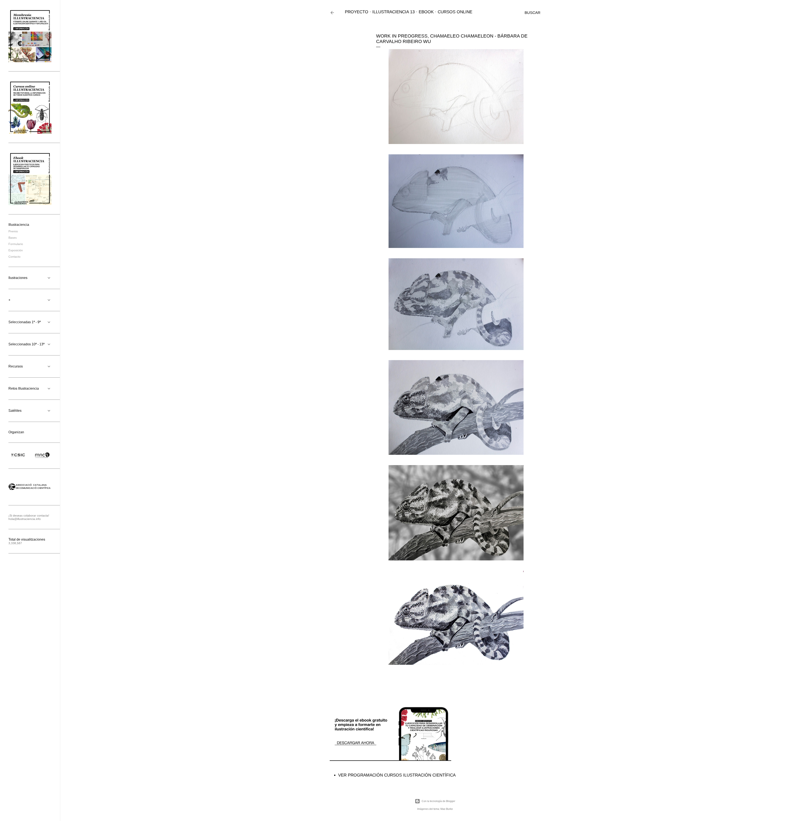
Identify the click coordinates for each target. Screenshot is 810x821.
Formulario (15, 244)
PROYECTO (356, 11)
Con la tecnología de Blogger (438, 801)
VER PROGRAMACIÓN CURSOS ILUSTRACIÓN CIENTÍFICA (397, 775)
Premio (13, 231)
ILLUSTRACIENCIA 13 (393, 11)
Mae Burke (446, 809)
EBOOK (426, 11)
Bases (12, 237)
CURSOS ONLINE (455, 11)
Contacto (14, 256)
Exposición (15, 250)
